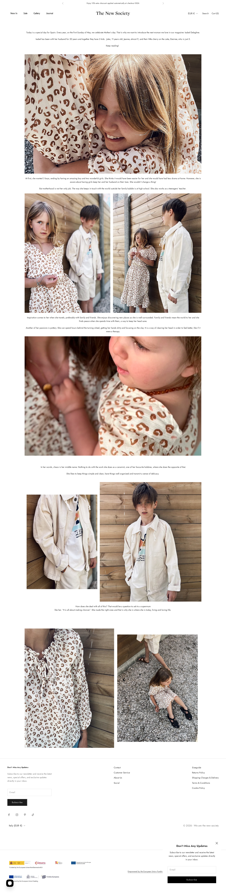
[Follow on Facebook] (8, 814)
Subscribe (191, 879)
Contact (117, 767)
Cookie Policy (198, 788)
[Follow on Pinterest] (24, 814)
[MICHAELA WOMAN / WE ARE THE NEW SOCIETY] (113, 395)
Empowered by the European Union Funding (146, 871)
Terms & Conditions (201, 782)
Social (116, 782)
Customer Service (122, 772)
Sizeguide (196, 767)
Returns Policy (198, 772)
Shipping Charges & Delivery (205, 777)
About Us (118, 777)
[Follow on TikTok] (32, 814)
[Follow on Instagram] (16, 814)
